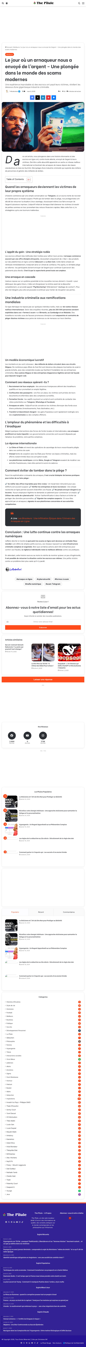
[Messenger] (54, 97)
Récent (41, 912)
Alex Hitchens (11, 1158)
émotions (9, 1070)
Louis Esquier (11, 1128)
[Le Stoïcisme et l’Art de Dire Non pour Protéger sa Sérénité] (11, 802)
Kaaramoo (10, 1139)
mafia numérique (33, 584)
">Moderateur (14, 91)
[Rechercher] (3, 3)
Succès (9, 1027)
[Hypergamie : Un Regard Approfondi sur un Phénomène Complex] (11, 829)
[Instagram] (19, 1222)
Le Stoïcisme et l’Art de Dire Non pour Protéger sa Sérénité (40, 796)
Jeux (8, 1194)
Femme (9, 1045)
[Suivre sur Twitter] (23, 91)
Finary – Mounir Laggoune (16, 1165)
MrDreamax (10, 1154)
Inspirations (10, 1099)
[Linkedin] (43, 97)
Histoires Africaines (13, 1002)
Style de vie (10, 1005)
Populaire (15, 912)
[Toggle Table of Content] (27, 179)
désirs (8, 1066)
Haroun (9, 1084)
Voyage (9, 1191)
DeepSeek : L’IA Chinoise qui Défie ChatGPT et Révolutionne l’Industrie (69, 665)
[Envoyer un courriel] (24, 91)
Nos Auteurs (57, 1343)
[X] (37, 97)
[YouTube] (17, 1222)
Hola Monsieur (11, 1147)
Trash (8, 1180)
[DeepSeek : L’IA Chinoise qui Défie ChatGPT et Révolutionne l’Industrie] (69, 652)
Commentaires (69, 912)
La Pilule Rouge (45, 1343)
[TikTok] (22, 1222)
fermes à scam (62, 579)
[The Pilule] (43, 3)
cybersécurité (44, 579)
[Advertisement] (43, 25)
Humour (9, 1081)
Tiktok (8, 1052)
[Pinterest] (48, 97)
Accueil (9, 47)
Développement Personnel (16, 1030)
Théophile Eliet (11, 1150)
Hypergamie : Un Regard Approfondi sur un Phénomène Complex (43, 824)
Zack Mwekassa (12, 1077)
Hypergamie (10, 1048)
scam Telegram (53, 584)
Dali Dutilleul (10, 1169)
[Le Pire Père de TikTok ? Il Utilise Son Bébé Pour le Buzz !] (42, 652)
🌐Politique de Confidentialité (73, 1343)
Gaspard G (10, 1187)
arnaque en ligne (25, 579)
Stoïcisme (10, 1009)
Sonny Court (11, 1110)
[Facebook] (32, 97)
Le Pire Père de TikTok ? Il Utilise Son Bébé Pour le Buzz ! (42, 664)
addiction (9, 1063)
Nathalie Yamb (11, 1172)
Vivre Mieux (10, 1059)
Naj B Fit (9, 1161)
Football (9, 1013)
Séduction (10, 1038)
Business (9, 1020)
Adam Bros (10, 1143)
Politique (9, 1023)
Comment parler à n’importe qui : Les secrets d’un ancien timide (43, 852)
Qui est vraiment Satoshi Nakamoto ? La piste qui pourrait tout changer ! (14, 646)
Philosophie (10, 1041)
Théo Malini (10, 1121)
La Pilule (9, 1034)
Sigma (8, 1073)
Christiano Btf (42, 1339)
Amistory (9, 1135)
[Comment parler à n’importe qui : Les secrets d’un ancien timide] (11, 857)
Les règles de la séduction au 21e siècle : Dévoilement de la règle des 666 (46, 838)
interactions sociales (13, 1056)
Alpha (8, 1091)
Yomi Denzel (11, 1113)
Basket (8, 1088)
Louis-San (10, 1124)
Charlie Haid (10, 1176)
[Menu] (83, 3)
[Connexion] (7, 3)
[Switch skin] (79, 3)
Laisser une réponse (43, 679)
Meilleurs (16, 47)
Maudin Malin (11, 1132)
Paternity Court (12, 1183)
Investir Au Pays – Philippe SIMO (18, 1102)
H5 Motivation (11, 1117)
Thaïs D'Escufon (12, 1106)
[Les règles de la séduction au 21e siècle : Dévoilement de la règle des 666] (11, 843)
